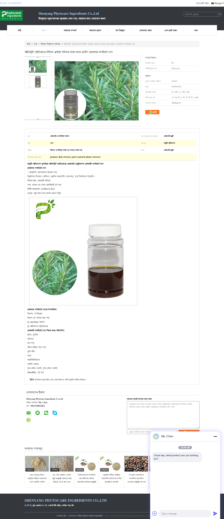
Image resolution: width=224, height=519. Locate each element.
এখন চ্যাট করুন (202, 3)
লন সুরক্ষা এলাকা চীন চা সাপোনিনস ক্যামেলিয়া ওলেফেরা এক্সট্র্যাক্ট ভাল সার (136, 478)
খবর (196, 30)
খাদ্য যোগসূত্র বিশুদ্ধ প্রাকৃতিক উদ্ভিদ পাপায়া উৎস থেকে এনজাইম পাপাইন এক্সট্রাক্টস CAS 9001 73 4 (37, 482)
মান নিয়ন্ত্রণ (120, 30)
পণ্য (43, 30)
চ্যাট (154, 112)
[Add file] (154, 513)
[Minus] (215, 436)
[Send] (215, 513)
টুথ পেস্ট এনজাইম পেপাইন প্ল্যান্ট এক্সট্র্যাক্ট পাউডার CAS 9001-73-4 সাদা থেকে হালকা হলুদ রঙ (62, 480)
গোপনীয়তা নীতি (61, 515)
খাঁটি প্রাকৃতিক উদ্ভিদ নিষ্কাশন (75, 379)
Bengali (218, 3)
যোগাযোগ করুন (145, 30)
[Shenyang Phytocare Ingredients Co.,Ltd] (19, 15)
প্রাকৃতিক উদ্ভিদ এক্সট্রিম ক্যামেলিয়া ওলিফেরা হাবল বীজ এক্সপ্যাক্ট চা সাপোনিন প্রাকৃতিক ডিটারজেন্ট (111, 480)
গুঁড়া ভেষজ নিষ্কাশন (57, 379)
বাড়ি (19, 30)
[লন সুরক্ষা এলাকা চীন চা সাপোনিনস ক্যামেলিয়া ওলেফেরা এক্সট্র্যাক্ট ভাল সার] (136, 463)
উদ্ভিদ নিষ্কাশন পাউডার (50, 44)
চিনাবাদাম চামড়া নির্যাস (42, 379)
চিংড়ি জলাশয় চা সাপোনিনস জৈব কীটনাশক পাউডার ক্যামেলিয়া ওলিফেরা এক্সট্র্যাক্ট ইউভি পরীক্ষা (86, 480)
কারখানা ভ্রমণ (95, 30)
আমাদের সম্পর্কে (70, 30)
